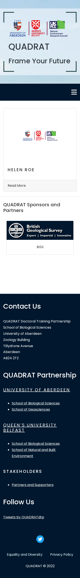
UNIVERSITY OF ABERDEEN (36, 390)
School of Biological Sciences (36, 403)
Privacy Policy (61, 554)
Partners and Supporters (33, 484)
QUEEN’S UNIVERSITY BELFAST (30, 427)
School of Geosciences (31, 409)
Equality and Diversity (24, 554)
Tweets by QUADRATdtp (23, 517)
